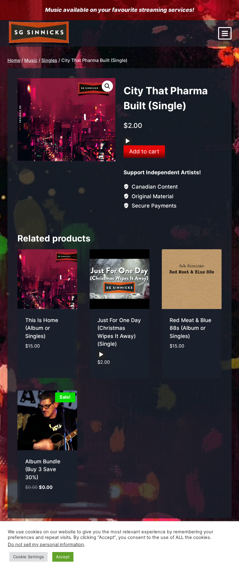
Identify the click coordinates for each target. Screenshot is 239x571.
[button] (107, 86)
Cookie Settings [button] (28, 556)
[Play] (127, 141)
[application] (127, 141)
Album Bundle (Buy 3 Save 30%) (42, 469)
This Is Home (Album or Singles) (41, 328)
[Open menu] (225, 33)
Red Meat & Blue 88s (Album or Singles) (190, 328)
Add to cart (144, 151)
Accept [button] (63, 556)
